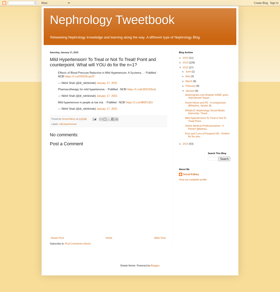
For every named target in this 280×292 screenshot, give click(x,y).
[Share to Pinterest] (117, 119)
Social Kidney (191, 174)
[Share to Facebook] (113, 119)
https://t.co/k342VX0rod (141, 89)
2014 (186, 143)
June (189, 71)
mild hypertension (68, 124)
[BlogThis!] (105, 119)
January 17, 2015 (107, 83)
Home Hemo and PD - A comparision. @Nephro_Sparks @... (206, 104)
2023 (186, 62)
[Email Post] (94, 119)
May (188, 76)
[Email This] (101, 119)
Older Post (160, 238)
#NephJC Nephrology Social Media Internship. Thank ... (205, 112)
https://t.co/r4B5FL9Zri (139, 102)
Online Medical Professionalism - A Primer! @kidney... (204, 127)
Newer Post (57, 238)
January (190, 90)
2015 (186, 67)
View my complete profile (193, 179)
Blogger (155, 265)
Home (109, 238)
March (189, 81)
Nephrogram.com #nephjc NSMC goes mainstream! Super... (206, 96)
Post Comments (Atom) (78, 243)
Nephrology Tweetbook (112, 20)
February (191, 86)
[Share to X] (109, 119)
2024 (186, 57)
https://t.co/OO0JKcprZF (80, 76)
